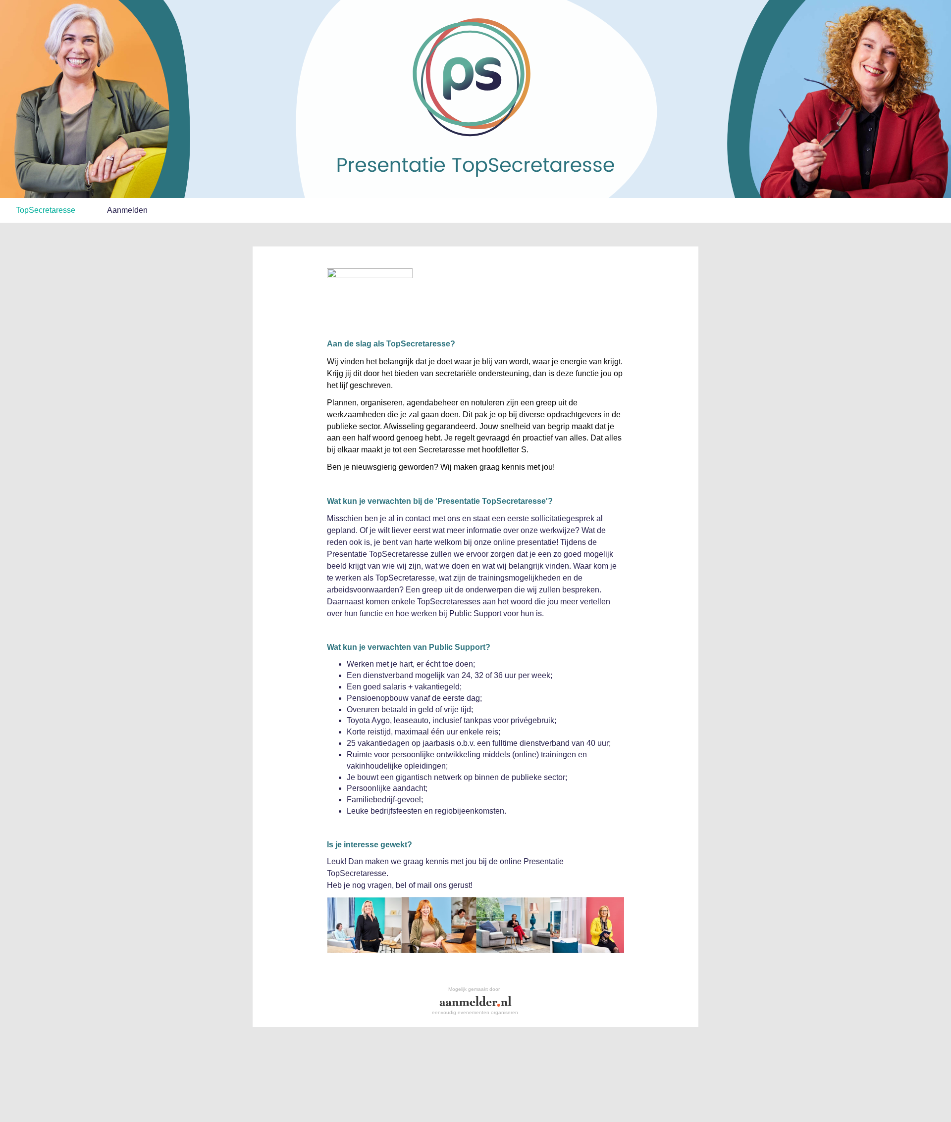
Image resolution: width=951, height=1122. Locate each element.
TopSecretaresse (45, 210)
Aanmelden (127, 210)
